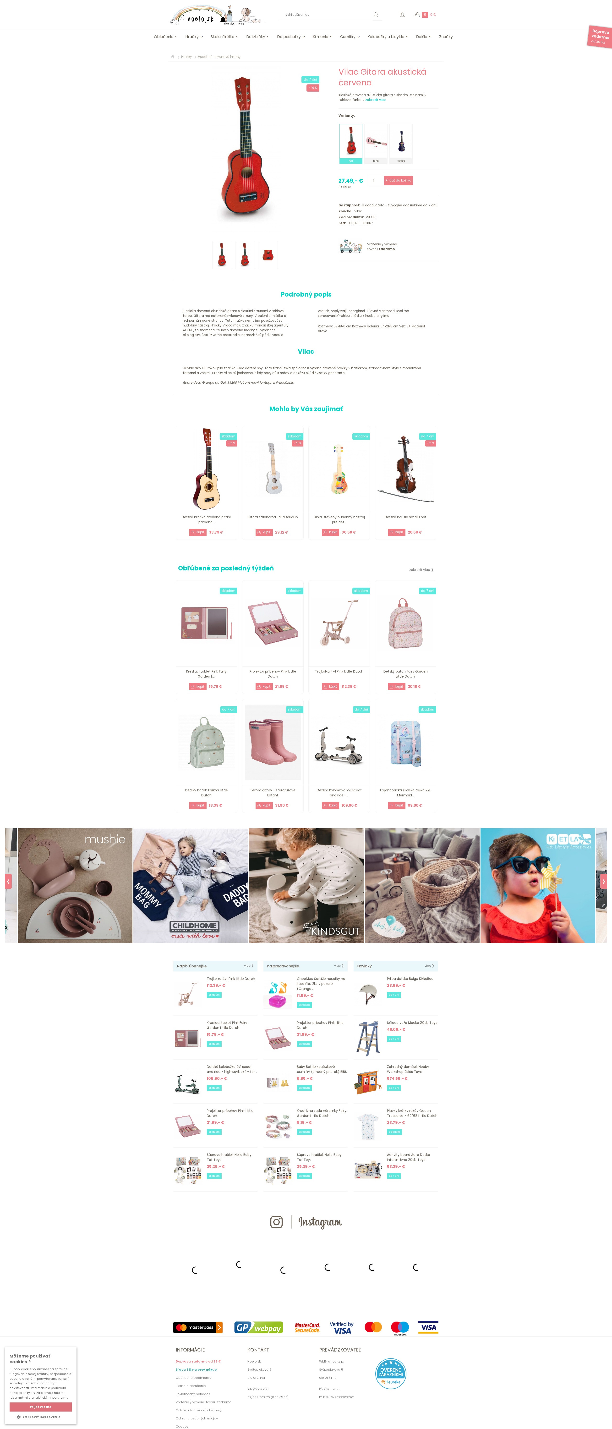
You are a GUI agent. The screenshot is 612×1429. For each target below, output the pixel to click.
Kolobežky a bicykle (385, 36)
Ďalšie (421, 36)
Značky (446, 36)
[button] (41, 1417)
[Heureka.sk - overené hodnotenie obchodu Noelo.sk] (390, 1388)
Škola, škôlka (222, 36)
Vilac (357, 211)
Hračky (192, 36)
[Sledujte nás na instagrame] (306, 1238)
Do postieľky (289, 36)
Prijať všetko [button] (40, 1407)
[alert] (40, 1385)
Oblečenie (163, 36)
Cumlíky (347, 36)
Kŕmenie (320, 36)
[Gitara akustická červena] (246, 150)
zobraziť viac (375, 100)
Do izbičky (255, 36)
